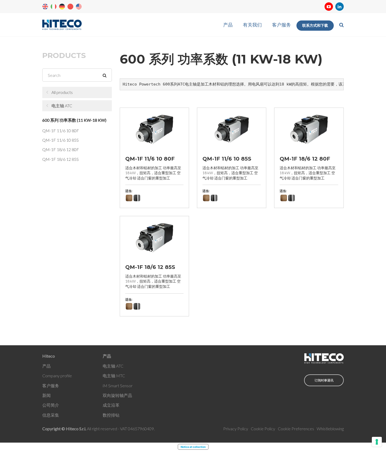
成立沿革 (111, 404)
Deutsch (62, 6)
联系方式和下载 (315, 25)
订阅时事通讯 (324, 380)
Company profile (57, 375)
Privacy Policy (235, 428)
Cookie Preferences (296, 428)
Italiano (53, 6)
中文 (70, 6)
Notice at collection (193, 446)
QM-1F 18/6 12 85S (60, 159)
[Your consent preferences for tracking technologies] (377, 442)
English (45, 6)
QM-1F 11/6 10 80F (60, 130)
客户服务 (281, 25)
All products (62, 92)
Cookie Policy (263, 428)
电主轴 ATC (61, 105)
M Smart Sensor (118, 385)
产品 (228, 25)
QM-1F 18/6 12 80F (60, 149)
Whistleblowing (330, 428)
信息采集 (50, 414)
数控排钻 (111, 414)
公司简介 (50, 404)
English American (79, 6)
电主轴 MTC (114, 375)
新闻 (46, 395)
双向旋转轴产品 (117, 395)
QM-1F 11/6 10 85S (60, 139)
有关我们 (252, 25)
